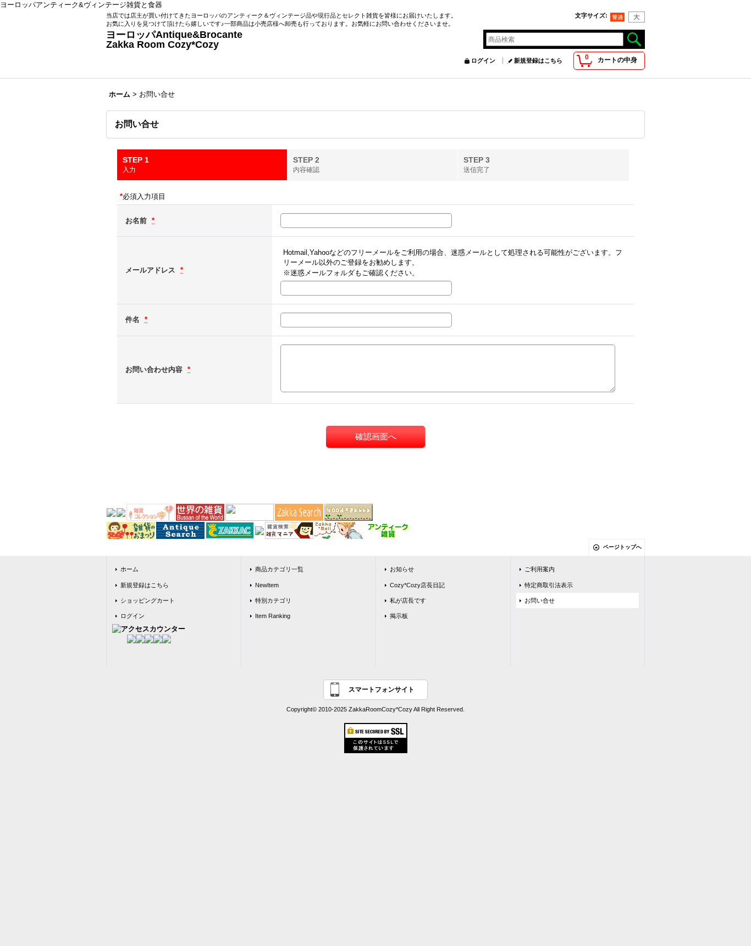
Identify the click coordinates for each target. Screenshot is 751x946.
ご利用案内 (539, 569)
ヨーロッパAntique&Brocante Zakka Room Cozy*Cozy (304, 39)
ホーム (129, 569)
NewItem (267, 585)
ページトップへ (622, 547)
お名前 (137, 220)
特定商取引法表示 (548, 585)
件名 (133, 319)
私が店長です (408, 600)
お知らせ (402, 569)
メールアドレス (151, 270)
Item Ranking (272, 616)
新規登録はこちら (538, 60)
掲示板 (399, 616)
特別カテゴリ (273, 600)
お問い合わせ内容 (155, 369)
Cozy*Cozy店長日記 (417, 585)
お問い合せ (539, 600)
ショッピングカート (147, 600)
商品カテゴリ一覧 (279, 569)
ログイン (483, 60)
